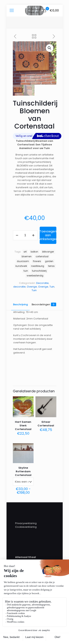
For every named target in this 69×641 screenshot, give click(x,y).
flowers (37, 261)
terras (51, 266)
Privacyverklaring (26, 523)
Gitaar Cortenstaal (46, 423)
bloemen (27, 256)
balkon (34, 251)
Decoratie (42, 283)
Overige (32, 286)
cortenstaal (42, 256)
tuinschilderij (39, 270)
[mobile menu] (11, 10)
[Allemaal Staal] (35, 10)
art (25, 251)
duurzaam (23, 261)
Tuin (51, 286)
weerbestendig (35, 275)
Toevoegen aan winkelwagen (48, 235)
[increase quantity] (33, 235)
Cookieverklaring (26, 527)
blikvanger (48, 251)
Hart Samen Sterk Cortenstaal (23, 425)
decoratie (19, 286)
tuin (26, 270)
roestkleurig (37, 266)
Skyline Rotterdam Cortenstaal (23, 471)
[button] (49, 48)
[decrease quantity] (17, 235)
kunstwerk (21, 266)
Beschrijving (20, 304)
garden (49, 261)
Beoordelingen (43, 304)
